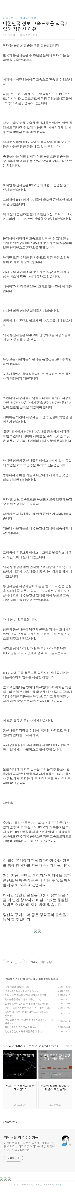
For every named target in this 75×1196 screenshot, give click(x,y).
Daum (36, 1185)
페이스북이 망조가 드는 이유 (18, 1027)
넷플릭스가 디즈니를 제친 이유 (19, 991)
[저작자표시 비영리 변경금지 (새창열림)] (47, 962)
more (69, 1046)
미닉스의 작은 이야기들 (21, 1138)
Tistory (58, 1185)
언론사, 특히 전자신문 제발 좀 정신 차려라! (25, 1008)
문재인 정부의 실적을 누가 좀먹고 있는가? (25, 1004)
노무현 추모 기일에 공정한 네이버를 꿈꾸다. (26, 995)
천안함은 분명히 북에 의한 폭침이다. (22, 1031)
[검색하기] (70, 4)
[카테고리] (4, 4)
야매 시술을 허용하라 (15, 987)
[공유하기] (16, 962)
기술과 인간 (12, 979)
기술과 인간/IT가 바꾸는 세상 (19, 18)
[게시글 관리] (20, 962)
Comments (10, 1122)
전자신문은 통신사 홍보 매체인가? (21, 999)
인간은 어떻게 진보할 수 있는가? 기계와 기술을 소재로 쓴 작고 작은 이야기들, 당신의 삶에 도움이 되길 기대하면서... (29, 1147)
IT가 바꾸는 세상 (29, 979)
